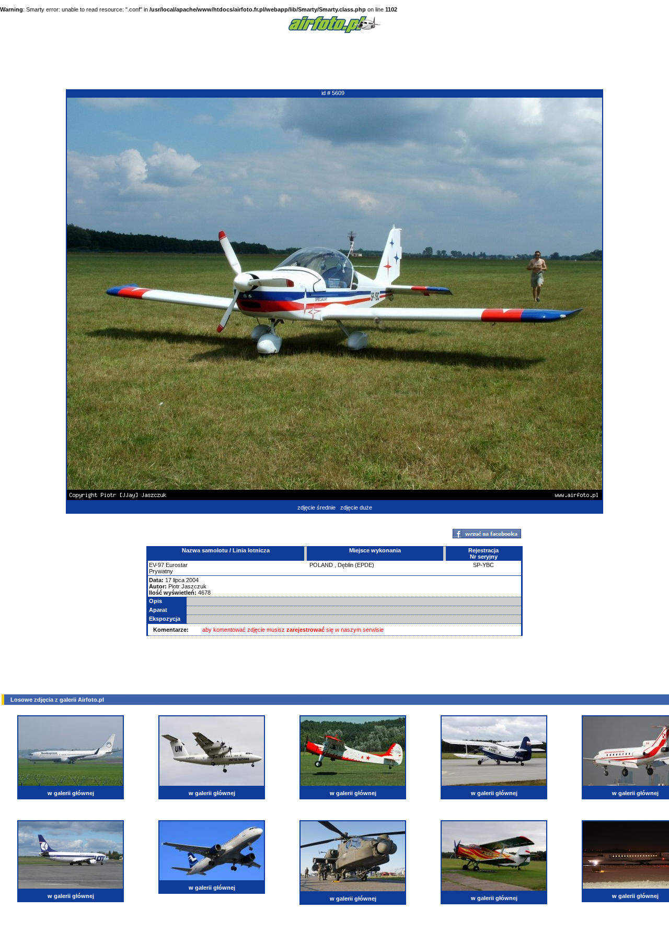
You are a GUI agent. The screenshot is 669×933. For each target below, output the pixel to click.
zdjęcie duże (356, 507)
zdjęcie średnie (316, 507)
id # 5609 (332, 93)
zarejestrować (305, 630)
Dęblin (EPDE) (356, 565)
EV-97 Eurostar (168, 565)
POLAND (321, 565)
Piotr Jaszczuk (187, 586)
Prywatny (161, 571)
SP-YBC (483, 565)
